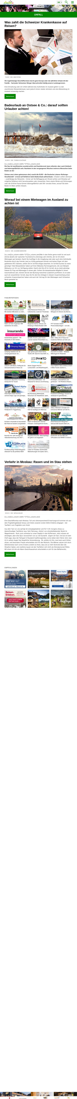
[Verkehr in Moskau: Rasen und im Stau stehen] (38, 488)
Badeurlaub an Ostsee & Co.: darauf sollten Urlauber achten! (36, 107)
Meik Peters (17, 77)
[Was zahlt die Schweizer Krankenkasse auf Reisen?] (38, 52)
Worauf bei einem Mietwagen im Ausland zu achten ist (36, 201)
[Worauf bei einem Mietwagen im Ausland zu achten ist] (38, 228)
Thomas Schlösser (20, 160)
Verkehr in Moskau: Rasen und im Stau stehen (38, 462)
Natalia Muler (18, 513)
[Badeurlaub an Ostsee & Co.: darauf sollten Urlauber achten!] (38, 135)
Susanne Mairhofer (20, 251)
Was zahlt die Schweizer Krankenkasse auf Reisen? (36, 24)
